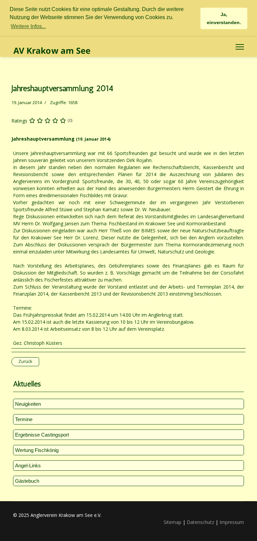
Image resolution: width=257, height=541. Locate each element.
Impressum (232, 522)
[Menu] (240, 47)
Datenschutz (200, 522)
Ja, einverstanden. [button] (224, 18)
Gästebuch (27, 481)
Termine (23, 419)
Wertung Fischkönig (37, 450)
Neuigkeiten (28, 404)
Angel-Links (28, 465)
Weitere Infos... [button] (28, 26)
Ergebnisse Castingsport (42, 435)
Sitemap (172, 522)
